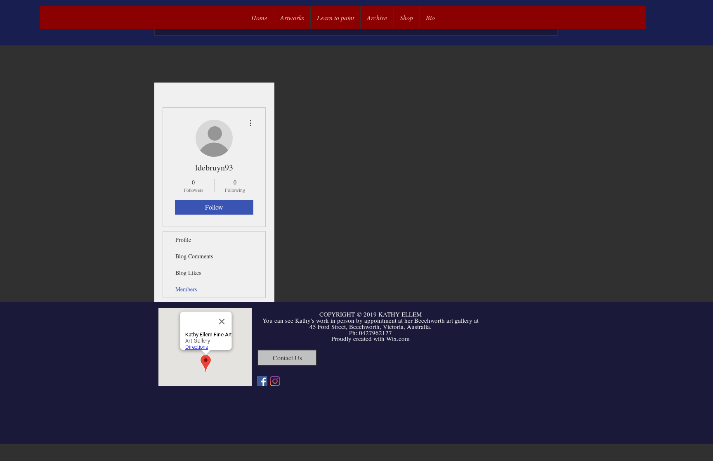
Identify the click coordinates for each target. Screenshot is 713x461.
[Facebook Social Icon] (262, 381)
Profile (183, 240)
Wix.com (398, 338)
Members (186, 289)
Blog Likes (188, 273)
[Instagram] (275, 381)
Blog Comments (194, 256)
